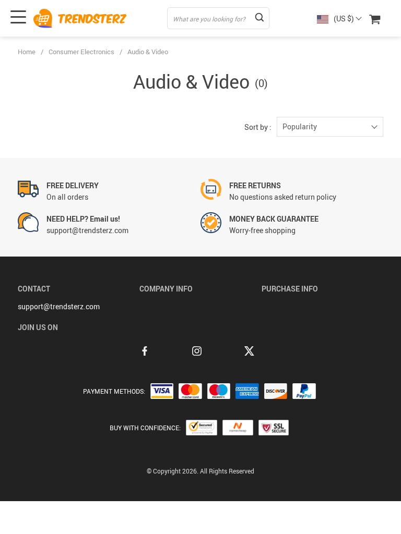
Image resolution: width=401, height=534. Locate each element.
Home (27, 51)
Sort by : (258, 127)
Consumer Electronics (81, 51)
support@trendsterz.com (59, 306)
